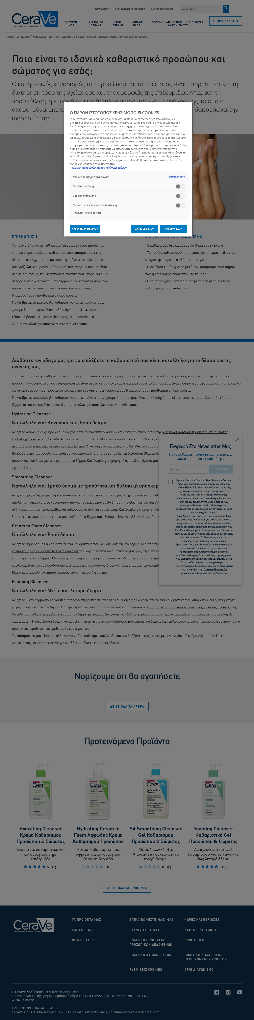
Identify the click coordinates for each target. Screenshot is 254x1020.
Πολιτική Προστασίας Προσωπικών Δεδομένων (99, 167)
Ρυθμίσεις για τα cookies (87, 212)
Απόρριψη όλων (144, 228)
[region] (128, 169)
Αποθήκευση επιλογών (85, 228)
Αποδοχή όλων (173, 228)
